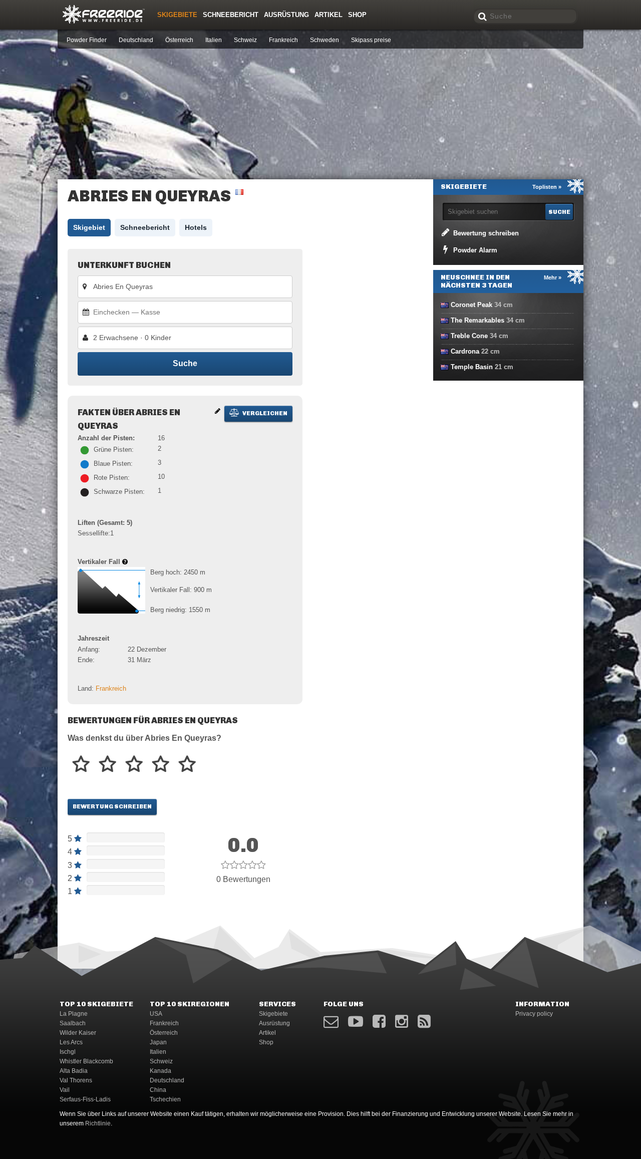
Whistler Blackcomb (86, 1061)
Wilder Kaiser (78, 1032)
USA (156, 1013)
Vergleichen (264, 413)
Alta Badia (74, 1070)
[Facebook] (379, 1021)
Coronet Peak (471, 305)
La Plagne (74, 1013)
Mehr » (552, 277)
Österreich (179, 40)
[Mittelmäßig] (107, 764)
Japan (158, 1042)
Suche (185, 363)
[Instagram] (401, 1021)
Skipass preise (371, 40)
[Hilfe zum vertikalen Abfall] (125, 561)
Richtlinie (98, 1123)
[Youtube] (355, 1021)
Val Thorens (76, 1080)
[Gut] (134, 764)
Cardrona (465, 351)
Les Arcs (71, 1042)
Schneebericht (230, 15)
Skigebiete (177, 15)
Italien (213, 40)
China (158, 1089)
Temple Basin (472, 367)
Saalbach (73, 1023)
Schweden (324, 40)
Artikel (328, 15)
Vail (65, 1089)
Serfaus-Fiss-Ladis (85, 1099)
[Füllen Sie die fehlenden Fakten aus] (217, 411)
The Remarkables (477, 320)
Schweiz (245, 40)
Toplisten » (546, 187)
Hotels (196, 227)
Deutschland (136, 40)
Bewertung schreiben (112, 806)
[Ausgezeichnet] (187, 764)
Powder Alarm (474, 250)
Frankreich (283, 40)
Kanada (160, 1070)
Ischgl (68, 1051)
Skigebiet (89, 227)
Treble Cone (469, 336)
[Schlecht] (81, 764)
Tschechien (165, 1099)
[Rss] (424, 1021)
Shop (357, 15)
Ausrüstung (286, 15)
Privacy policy (534, 1013)
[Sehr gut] (160, 764)
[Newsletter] (331, 1021)
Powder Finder (87, 40)
